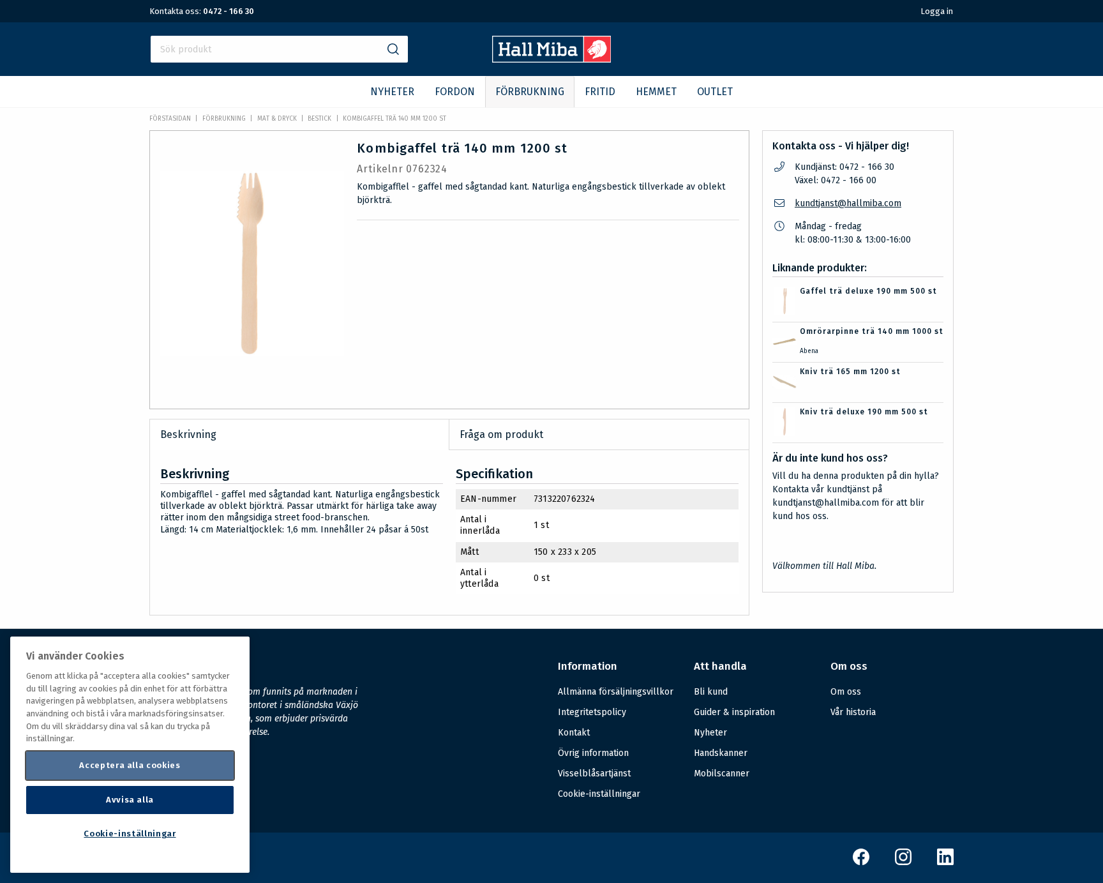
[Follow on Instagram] (903, 862)
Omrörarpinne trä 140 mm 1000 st (871, 331)
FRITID (600, 92)
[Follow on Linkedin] (945, 862)
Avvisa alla (130, 799)
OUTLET (715, 92)
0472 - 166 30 (228, 11)
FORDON (455, 92)
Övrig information (593, 753)
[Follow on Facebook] (861, 862)
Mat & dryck (277, 119)
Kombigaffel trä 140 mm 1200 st (394, 119)
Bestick (319, 119)
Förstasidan (170, 119)
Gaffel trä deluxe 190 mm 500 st (868, 291)
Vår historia (853, 712)
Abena (809, 351)
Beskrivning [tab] (188, 434)
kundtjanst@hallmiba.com (848, 203)
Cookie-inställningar (599, 794)
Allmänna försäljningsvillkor (615, 691)
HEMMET (656, 92)
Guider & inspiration (734, 712)
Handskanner (720, 753)
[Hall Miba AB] (552, 59)
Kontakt (574, 732)
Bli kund (711, 691)
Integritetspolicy (592, 712)
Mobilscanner (721, 773)
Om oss (845, 691)
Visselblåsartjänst (594, 773)
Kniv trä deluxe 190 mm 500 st (864, 411)
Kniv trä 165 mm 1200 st (850, 371)
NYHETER (392, 92)
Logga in (936, 11)
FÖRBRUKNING (529, 92)
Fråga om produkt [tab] (501, 434)
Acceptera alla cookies (129, 765)
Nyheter (710, 732)
